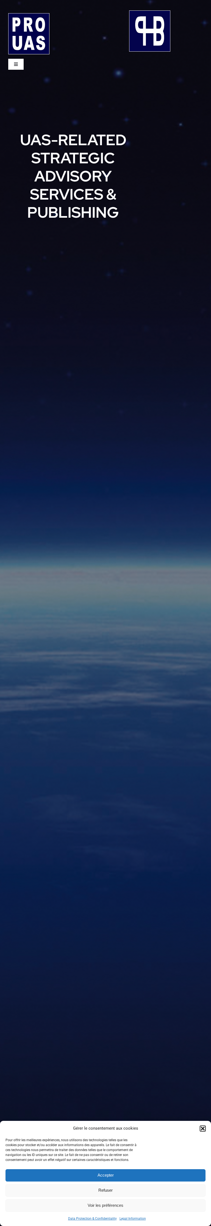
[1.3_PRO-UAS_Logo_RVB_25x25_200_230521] (29, 15)
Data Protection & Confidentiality (92, 1219)
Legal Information (133, 1219)
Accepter (106, 1175)
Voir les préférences (105, 1205)
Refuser (105, 1190)
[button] (203, 1128)
